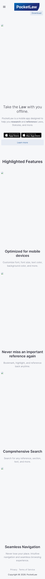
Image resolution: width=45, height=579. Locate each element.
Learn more (22, 142)
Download (36, 13)
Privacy (13, 569)
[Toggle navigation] (4, 7)
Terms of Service (27, 569)
